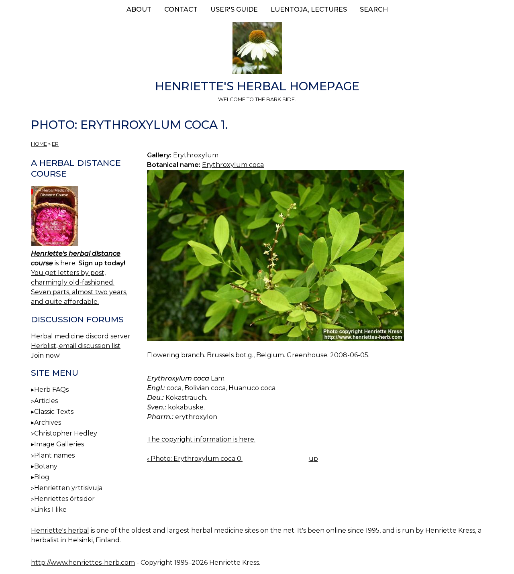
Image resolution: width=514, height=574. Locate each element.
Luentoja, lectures (309, 9)
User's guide (234, 9)
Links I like (50, 509)
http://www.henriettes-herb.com (83, 562)
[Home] (257, 49)
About (138, 9)
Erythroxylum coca (233, 165)
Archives (47, 422)
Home (39, 144)
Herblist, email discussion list (75, 346)
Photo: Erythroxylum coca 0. (195, 458)
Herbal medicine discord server (81, 336)
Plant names (54, 455)
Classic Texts (53, 411)
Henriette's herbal (60, 530)
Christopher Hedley (65, 433)
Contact (181, 9)
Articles (46, 401)
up (313, 458)
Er (55, 144)
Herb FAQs (51, 389)
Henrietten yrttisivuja (68, 488)
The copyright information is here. (201, 439)
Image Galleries (59, 444)
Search (374, 9)
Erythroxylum (195, 155)
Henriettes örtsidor (64, 499)
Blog (41, 477)
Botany (45, 466)
